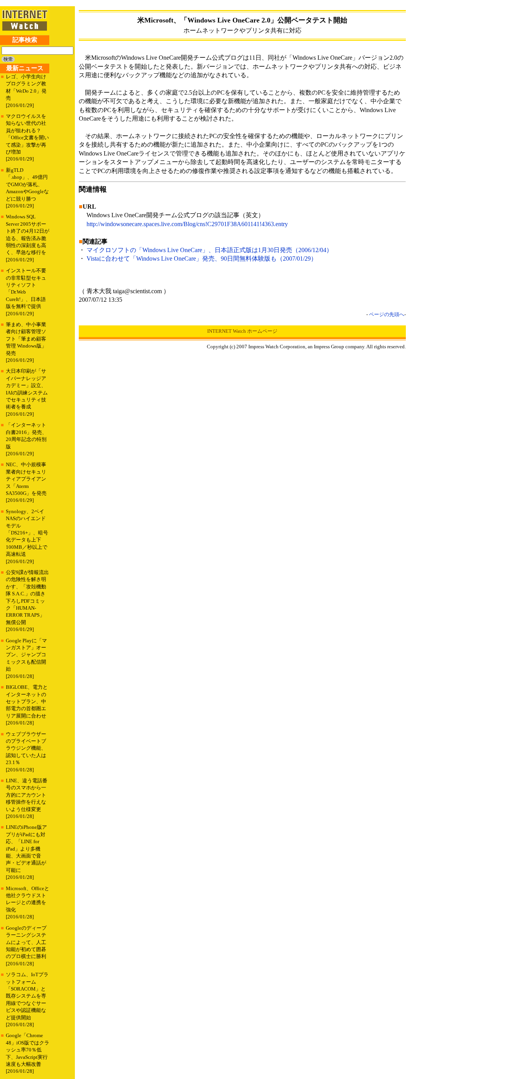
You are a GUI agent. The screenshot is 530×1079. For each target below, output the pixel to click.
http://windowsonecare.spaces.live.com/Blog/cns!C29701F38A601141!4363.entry (187, 224)
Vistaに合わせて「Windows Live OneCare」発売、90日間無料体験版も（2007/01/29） (202, 258)
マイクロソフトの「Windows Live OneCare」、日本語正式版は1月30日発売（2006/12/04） (210, 250)
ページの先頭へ (386, 314)
